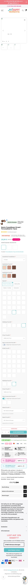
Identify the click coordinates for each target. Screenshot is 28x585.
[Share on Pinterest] (13, 482)
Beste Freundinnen (19, 477)
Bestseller (3, 479)
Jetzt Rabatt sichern (14, 550)
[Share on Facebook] (10, 482)
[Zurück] (3, 31)
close (26, 2)
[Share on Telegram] (16, 482)
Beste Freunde (10, 477)
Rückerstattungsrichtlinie (14, 576)
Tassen (8, 479)
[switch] (4, 345)
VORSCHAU (14, 428)
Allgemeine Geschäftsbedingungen (13, 573)
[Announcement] (13, 2)
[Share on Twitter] (11, 482)
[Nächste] (25, 31)
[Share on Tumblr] (14, 482)
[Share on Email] (18, 482)
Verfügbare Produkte (8, 242)
